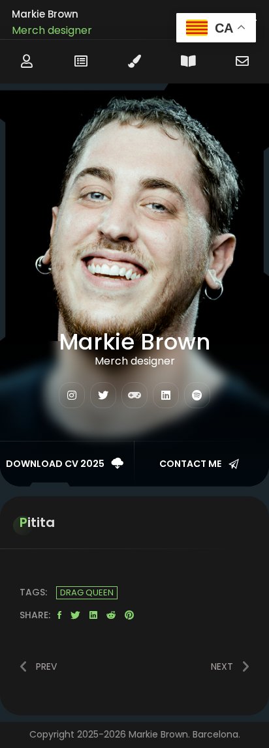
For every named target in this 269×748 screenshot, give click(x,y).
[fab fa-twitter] (103, 395)
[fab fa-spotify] (197, 395)
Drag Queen (87, 592)
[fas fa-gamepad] (134, 395)
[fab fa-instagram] (72, 395)
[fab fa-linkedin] (166, 395)
